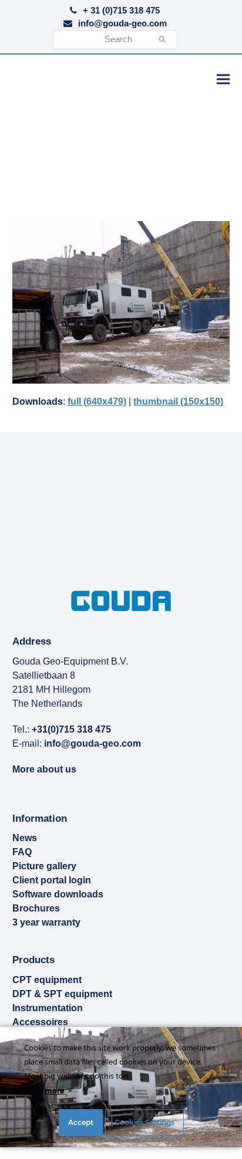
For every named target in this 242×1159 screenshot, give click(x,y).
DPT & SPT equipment (62, 994)
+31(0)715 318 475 (71, 729)
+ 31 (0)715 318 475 (121, 10)
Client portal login (51, 880)
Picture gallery (44, 866)
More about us (44, 769)
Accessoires (40, 1022)
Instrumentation (47, 1008)
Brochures (36, 908)
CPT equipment (47, 980)
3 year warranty (46, 922)
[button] (223, 79)
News (24, 838)
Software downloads (57, 894)
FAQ (22, 852)
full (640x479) (97, 401)
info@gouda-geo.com (122, 23)
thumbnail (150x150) (178, 401)
